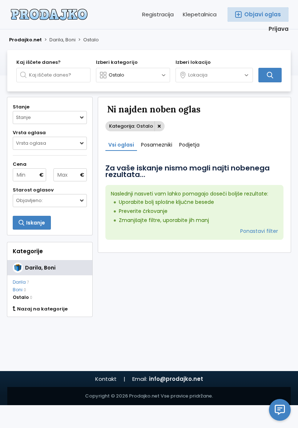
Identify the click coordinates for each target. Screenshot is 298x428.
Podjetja (189, 144)
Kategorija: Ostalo (131, 126)
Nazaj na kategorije (42, 309)
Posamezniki (156, 144)
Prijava (279, 29)
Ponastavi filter (259, 231)
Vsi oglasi (121, 144)
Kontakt (106, 379)
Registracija (158, 14)
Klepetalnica (200, 14)
